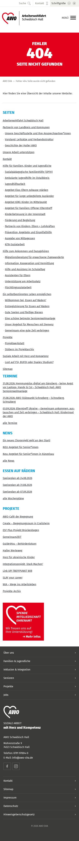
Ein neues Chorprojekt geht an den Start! (26, 440)
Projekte (7, 337)
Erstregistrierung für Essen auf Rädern (27, 306)
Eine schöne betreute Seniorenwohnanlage (30, 318)
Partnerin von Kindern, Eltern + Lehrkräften (30, 226)
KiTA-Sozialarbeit (15, 244)
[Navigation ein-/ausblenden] (73, 18)
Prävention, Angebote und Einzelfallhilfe (28, 232)
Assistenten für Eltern (17, 275)
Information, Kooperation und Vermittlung (29, 263)
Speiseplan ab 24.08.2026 (17, 478)
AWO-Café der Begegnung (18, 516)
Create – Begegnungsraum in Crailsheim (26, 523)
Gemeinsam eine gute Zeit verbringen (27, 330)
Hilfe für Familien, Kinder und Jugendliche (27, 165)
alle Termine (10, 423)
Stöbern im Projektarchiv (19, 349)
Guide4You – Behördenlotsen (19, 543)
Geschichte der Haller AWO (21, 145)
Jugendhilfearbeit (15, 184)
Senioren (8, 678)
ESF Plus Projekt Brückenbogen (21, 530)
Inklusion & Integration (16, 669)
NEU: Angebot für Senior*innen (20, 447)
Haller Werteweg (12, 550)
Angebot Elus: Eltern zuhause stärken (26, 190)
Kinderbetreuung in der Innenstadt (25, 214)
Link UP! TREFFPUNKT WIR (17, 570)
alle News (8, 460)
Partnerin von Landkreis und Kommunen (26, 127)
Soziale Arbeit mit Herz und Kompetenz (26, 356)
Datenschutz (10, 806)
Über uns (8, 652)
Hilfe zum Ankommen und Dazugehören (26, 251)
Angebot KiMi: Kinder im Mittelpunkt (26, 202)
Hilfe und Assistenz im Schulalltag (25, 269)
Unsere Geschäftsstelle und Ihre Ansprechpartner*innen (38, 133)
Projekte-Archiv (12, 591)
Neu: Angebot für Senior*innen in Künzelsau (28, 454)
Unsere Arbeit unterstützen (18, 152)
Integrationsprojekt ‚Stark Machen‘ (23, 564)
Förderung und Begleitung (20, 220)
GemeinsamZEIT (12, 537)
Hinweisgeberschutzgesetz (19, 814)
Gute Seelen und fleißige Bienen (24, 312)
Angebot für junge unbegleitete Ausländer (29, 196)
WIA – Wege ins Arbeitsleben (19, 584)
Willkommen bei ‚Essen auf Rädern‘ (25, 300)
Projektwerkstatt (14, 343)
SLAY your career (12, 577)
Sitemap (7, 369)
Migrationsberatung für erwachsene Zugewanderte (34, 257)
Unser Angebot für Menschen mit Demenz (29, 324)
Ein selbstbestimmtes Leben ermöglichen (27, 294)
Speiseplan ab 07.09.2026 (17, 491)
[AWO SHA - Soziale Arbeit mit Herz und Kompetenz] (24, 18)
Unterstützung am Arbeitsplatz (22, 281)
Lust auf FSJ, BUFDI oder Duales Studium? (29, 362)
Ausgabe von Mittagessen (20, 238)
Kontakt (7, 159)
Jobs (5, 694)
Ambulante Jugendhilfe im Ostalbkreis (27, 178)
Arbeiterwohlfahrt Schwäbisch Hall (23, 120)
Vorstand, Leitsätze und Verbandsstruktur (29, 139)
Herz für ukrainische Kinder (19, 557)
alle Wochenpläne (13, 498)
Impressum (10, 797)
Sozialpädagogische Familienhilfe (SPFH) (29, 171)
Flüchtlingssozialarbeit (18, 287)
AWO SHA (7, 81)
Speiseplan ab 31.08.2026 (17, 485)
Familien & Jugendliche (16, 661)
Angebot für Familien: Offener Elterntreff (28, 208)
